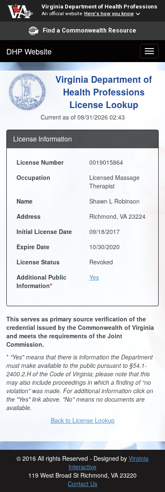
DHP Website (29, 51)
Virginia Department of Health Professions (99, 6)
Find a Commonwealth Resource (89, 30)
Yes (94, 277)
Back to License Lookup (83, 420)
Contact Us (82, 483)
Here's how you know (109, 13)
